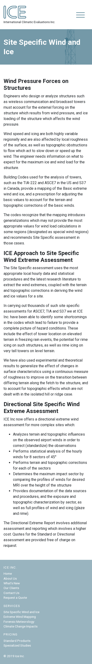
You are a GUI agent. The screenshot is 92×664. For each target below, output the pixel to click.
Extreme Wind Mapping (20, 617)
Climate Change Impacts (21, 626)
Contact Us (11, 593)
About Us (10, 578)
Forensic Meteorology (19, 621)
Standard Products (17, 641)
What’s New (12, 583)
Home (8, 573)
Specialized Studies (17, 645)
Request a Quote (15, 597)
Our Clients (11, 588)
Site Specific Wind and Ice (21, 612)
